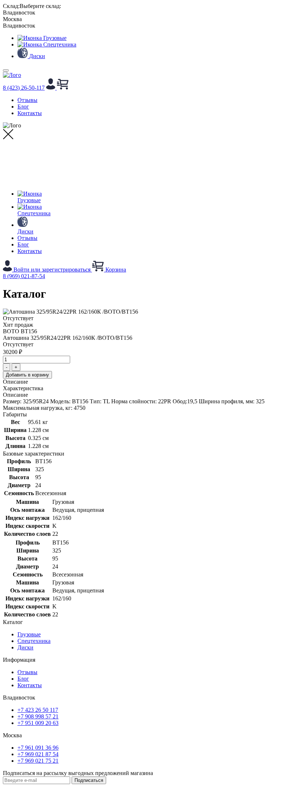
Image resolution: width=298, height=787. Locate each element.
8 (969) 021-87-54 (24, 276)
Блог (23, 106)
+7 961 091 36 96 (38, 748)
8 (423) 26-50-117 (24, 88)
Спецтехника (34, 641)
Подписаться (88, 780)
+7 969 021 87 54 (38, 754)
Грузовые (29, 634)
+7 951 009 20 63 (38, 723)
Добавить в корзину (27, 375)
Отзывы (27, 100)
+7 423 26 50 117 (37, 710)
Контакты (29, 113)
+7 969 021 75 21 (38, 761)
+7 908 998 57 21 (38, 716)
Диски (25, 647)
